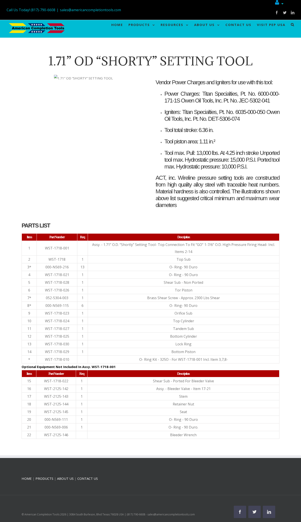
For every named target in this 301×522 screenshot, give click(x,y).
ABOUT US (65, 478)
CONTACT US (87, 478)
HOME (27, 478)
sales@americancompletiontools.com (90, 9)
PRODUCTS (44, 478)
